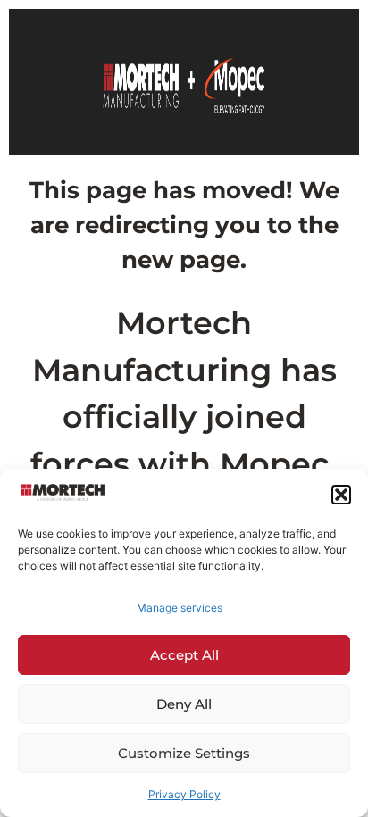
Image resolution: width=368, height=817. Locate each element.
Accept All (184, 654)
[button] (341, 495)
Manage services (179, 607)
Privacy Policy (184, 794)
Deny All (184, 704)
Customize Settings (184, 753)
